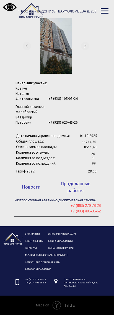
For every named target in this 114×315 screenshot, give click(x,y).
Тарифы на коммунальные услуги (46, 255)
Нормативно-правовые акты (42, 262)
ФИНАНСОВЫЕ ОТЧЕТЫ (61, 248)
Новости (31, 186)
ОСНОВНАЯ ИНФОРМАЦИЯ (62, 234)
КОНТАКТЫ (31, 248)
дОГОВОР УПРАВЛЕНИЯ (38, 269)
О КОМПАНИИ (32, 234)
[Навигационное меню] (104, 11)
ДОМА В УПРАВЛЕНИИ (60, 241)
